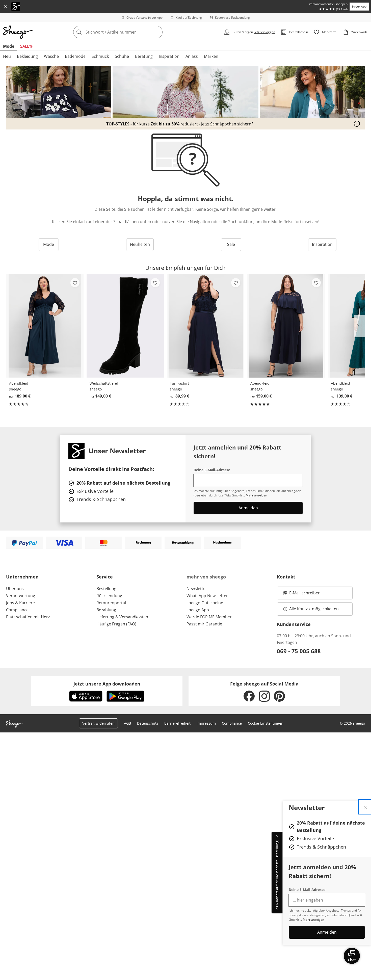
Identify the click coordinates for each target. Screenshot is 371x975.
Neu (7, 56)
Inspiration (169, 56)
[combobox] (128, 32)
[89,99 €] (205, 326)
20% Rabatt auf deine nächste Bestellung (277, 875)
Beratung (144, 56)
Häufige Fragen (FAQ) (116, 624)
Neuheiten (140, 244)
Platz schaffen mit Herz (28, 617)
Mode (8, 46)
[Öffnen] (357, 124)
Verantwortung (20, 595)
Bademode (75, 56)
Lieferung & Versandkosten (122, 617)
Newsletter (197, 588)
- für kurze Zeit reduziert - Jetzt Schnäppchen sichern (178, 124)
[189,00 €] (45, 326)
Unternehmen (22, 577)
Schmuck (100, 56)
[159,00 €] (286, 326)
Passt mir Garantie (204, 624)
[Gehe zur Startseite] (18, 32)
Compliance (17, 610)
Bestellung (106, 588)
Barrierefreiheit (177, 723)
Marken (211, 56)
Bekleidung (27, 56)
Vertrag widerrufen (98, 723)
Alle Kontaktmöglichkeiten (314, 609)
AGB (127, 723)
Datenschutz (147, 723)
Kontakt (286, 577)
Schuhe (122, 56)
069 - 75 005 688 (299, 651)
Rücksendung (109, 595)
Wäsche (51, 56)
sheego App (198, 610)
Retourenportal (111, 602)
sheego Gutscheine (205, 602)
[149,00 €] (125, 326)
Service (104, 577)
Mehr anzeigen (313, 919)
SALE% (26, 46)
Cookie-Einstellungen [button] (265, 723)
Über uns (15, 588)
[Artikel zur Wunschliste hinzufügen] (75, 282)
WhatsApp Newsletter (207, 595)
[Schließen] (5, 6)
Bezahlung (106, 610)
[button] (359, 326)
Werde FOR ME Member (209, 617)
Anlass (192, 56)
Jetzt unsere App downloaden (106, 684)
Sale (231, 244)
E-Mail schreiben (302, 594)
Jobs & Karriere (20, 602)
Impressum (206, 723)
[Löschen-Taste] (157, 32)
